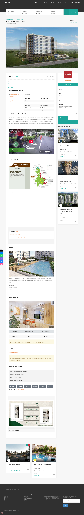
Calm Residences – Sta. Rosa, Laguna (18, 236)
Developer (53, 11)
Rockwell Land (66, 205)
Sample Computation (14, 99)
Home (32, 2)
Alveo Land (65, 141)
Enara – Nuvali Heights (14, 464)
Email (60, 93)
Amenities (12, 96)
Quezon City (7, 498)
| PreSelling (7, 3)
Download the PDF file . (13, 352)
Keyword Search (11, 11)
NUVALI (42, 103)
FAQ (11, 101)
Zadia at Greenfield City (15, 234)
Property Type (39, 11)
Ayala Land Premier (15, 460)
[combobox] (27, 13)
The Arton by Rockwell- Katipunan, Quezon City (66, 210)
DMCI (25, 500)
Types (41, 2)
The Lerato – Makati (65, 145)
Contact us (67, 2)
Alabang (6, 501)
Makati (6, 497)
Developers (60, 2)
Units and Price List (14, 98)
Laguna (11, 19)
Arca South (7, 500)
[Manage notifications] (2, 513)
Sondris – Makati (64, 177)
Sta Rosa (17, 19)
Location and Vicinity (14, 94)
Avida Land (42, 100)
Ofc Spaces (46, 2)
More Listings (68, 84)
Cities (36, 2)
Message (61, 104)
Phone (60, 98)
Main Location (24, 11)
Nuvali (21, 19)
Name (60, 87)
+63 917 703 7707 (76, 2)
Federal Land (27, 501)
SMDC (38, 460)
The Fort (6, 496)
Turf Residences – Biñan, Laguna (42, 464)
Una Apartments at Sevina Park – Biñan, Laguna (20, 237)
